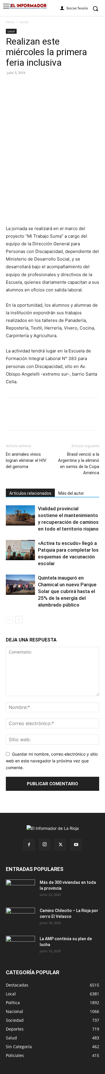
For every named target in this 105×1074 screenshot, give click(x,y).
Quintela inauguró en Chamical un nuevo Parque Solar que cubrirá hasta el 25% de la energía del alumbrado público (67, 591)
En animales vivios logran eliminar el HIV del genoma (26, 460)
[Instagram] (44, 844)
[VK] (52, 86)
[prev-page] (9, 619)
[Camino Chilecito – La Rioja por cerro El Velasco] (20, 918)
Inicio (10, 21)
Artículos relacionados (30, 493)
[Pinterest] (38, 86)
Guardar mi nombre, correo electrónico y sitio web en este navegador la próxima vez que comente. (52, 761)
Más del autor (71, 493)
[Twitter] (25, 86)
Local (24, 21)
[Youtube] (76, 845)
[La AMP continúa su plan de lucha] (20, 946)
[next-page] (18, 619)
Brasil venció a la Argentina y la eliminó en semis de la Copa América (78, 463)
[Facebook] (12, 86)
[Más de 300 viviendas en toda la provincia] (20, 889)
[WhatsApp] (65, 86)
